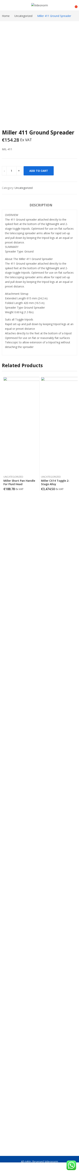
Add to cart (38, 171)
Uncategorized (24, 188)
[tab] (41, 206)
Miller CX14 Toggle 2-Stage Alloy (55, 482)
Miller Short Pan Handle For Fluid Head (19, 482)
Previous (7, 66)
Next (72, 66)
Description (41, 205)
